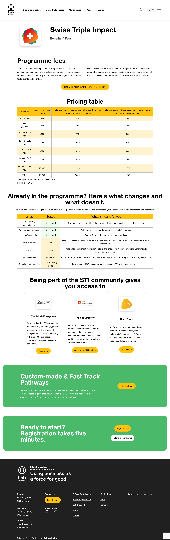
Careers (104, 505)
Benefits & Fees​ (61, 38)
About (89, 10)
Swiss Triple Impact (55, 10)
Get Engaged (75, 10)
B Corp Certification (32, 10)
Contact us (105, 494)
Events (101, 10)
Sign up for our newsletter (140, 494)
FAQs (102, 499)
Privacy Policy (50, 538)
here (53, 179)
